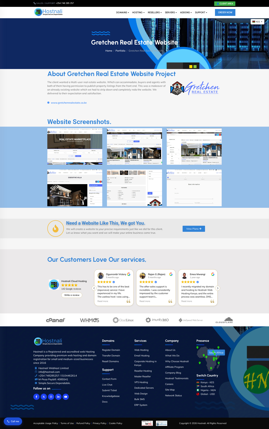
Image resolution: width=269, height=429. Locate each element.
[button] (217, 288)
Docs (104, 401)
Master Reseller (142, 376)
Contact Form (109, 378)
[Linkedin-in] (58, 397)
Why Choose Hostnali (177, 361)
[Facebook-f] (36, 397)
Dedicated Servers (144, 387)
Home (108, 50)
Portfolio (120, 50)
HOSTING (137, 12)
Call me (15, 421)
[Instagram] (51, 397)
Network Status (173, 395)
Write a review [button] (71, 295)
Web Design (141, 393)
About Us (170, 349)
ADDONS (185, 12)
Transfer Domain (111, 355)
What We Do (172, 355)
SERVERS (170, 12)
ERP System (140, 404)
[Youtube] (66, 397)
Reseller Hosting (143, 370)
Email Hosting (141, 355)
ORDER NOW (225, 12)
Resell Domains (110, 361)
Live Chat (107, 384)
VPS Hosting (141, 382)
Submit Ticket (109, 390)
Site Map (170, 389)
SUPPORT (200, 12)
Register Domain (111, 349)
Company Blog (173, 372)
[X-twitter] (44, 397)
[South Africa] (216, 358)
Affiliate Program (174, 366)
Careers (169, 384)
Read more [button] (102, 301)
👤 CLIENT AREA (225, 3)
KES (259, 21)
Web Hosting (141, 349)
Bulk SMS (139, 399)
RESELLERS (154, 12)
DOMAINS (121, 12)
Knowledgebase (111, 396)
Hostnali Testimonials (176, 378)
